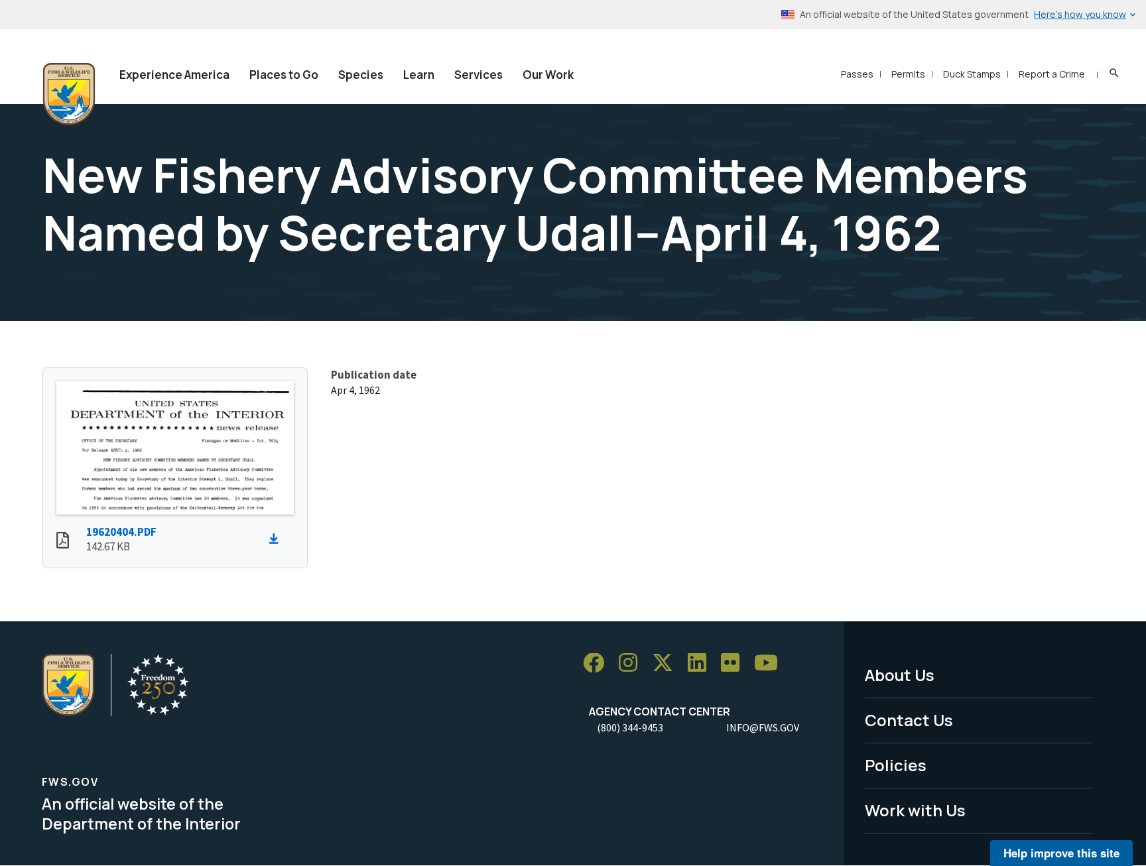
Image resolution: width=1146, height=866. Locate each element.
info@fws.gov (762, 727)
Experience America (174, 74)
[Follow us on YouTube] (770, 663)
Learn (418, 74)
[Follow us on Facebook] (598, 663)
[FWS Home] (69, 94)
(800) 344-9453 (630, 727)
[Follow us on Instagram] (633, 663)
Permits (908, 74)
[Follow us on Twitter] (667, 663)
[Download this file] (277, 539)
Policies (895, 765)
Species (360, 74)
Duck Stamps (972, 74)
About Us (899, 675)
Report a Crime (1052, 74)
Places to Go (283, 74)
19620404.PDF (121, 532)
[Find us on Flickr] (735, 663)
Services (478, 74)
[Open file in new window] (62, 541)
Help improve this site (1061, 853)
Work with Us (915, 810)
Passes (857, 74)
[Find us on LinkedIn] (702, 663)
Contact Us (909, 720)
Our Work (548, 74)
